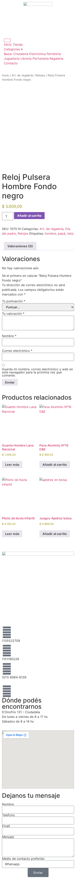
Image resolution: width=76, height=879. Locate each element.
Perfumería (41, 58)
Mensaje (8, 836)
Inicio (8, 44)
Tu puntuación (13, 301)
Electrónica (37, 54)
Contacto (11, 63)
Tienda (18, 44)
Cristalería (20, 54)
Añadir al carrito (29, 216)
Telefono (8, 815)
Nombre (9, 335)
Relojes (40, 75)
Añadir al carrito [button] (54, 465)
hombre (50, 233)
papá (61, 233)
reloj (70, 233)
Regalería (56, 58)
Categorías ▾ (13, 49)
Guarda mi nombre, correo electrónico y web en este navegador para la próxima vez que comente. (37, 372)
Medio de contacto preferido (23, 858)
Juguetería (11, 58)
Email (6, 825)
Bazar (8, 54)
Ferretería (54, 54)
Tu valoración (13, 313)
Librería (26, 58)
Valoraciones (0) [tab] (20, 246)
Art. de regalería (22, 75)
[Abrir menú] (7, 40)
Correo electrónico (17, 350)
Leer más (12, 465)
